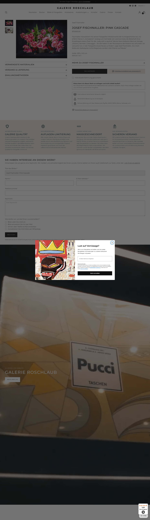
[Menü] (147, 505)
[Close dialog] (112, 243)
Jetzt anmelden (95, 273)
